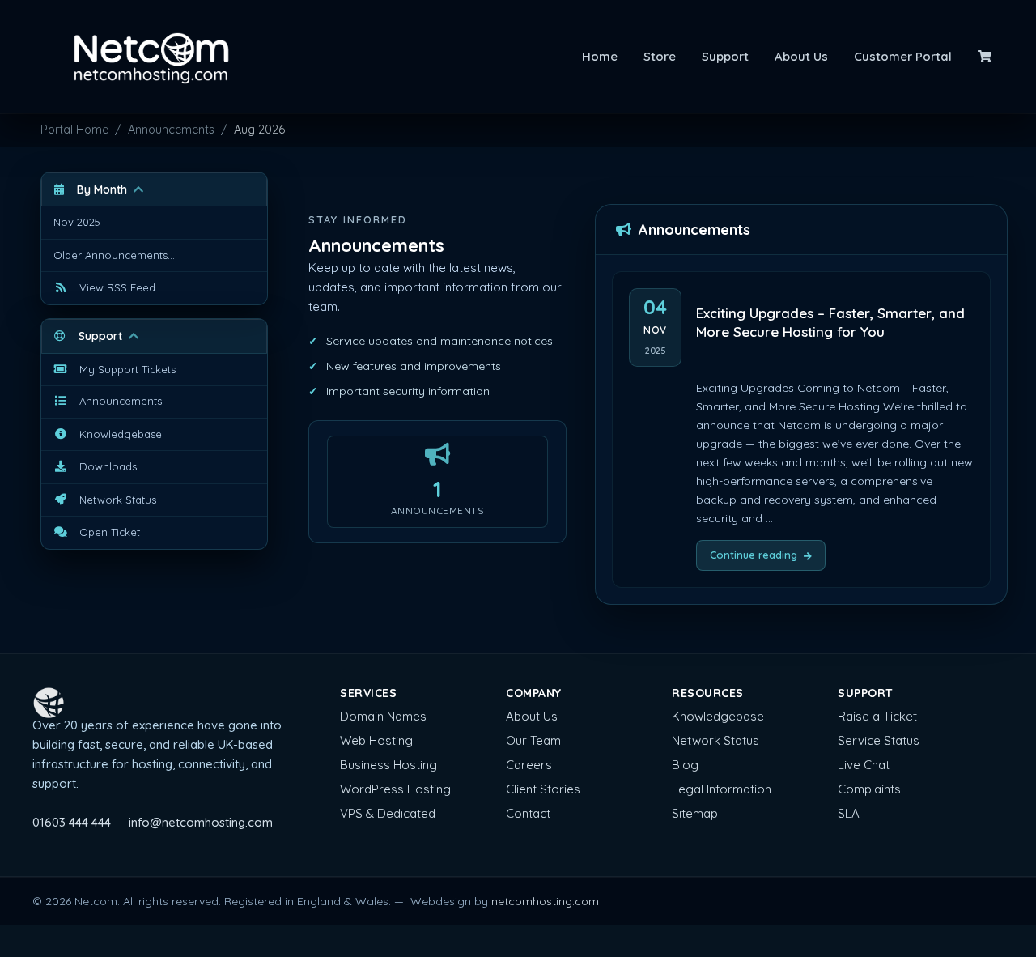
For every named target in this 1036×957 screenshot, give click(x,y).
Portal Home (74, 129)
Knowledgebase (718, 716)
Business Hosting (388, 764)
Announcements (171, 129)
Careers (529, 764)
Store (659, 56)
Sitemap (695, 813)
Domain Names (383, 716)
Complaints (869, 789)
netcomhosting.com (545, 901)
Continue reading (753, 554)
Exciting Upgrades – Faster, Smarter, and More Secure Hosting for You (830, 322)
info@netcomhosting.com (201, 822)
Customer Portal (903, 56)
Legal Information (721, 789)
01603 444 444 (71, 822)
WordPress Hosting (395, 789)
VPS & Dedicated (387, 813)
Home (600, 56)
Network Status (715, 740)
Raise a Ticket (877, 716)
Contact (528, 813)
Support (725, 56)
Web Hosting (376, 740)
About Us (801, 56)
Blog (685, 764)
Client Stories (543, 789)
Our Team (533, 740)
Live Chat (864, 764)
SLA (849, 813)
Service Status (878, 740)
